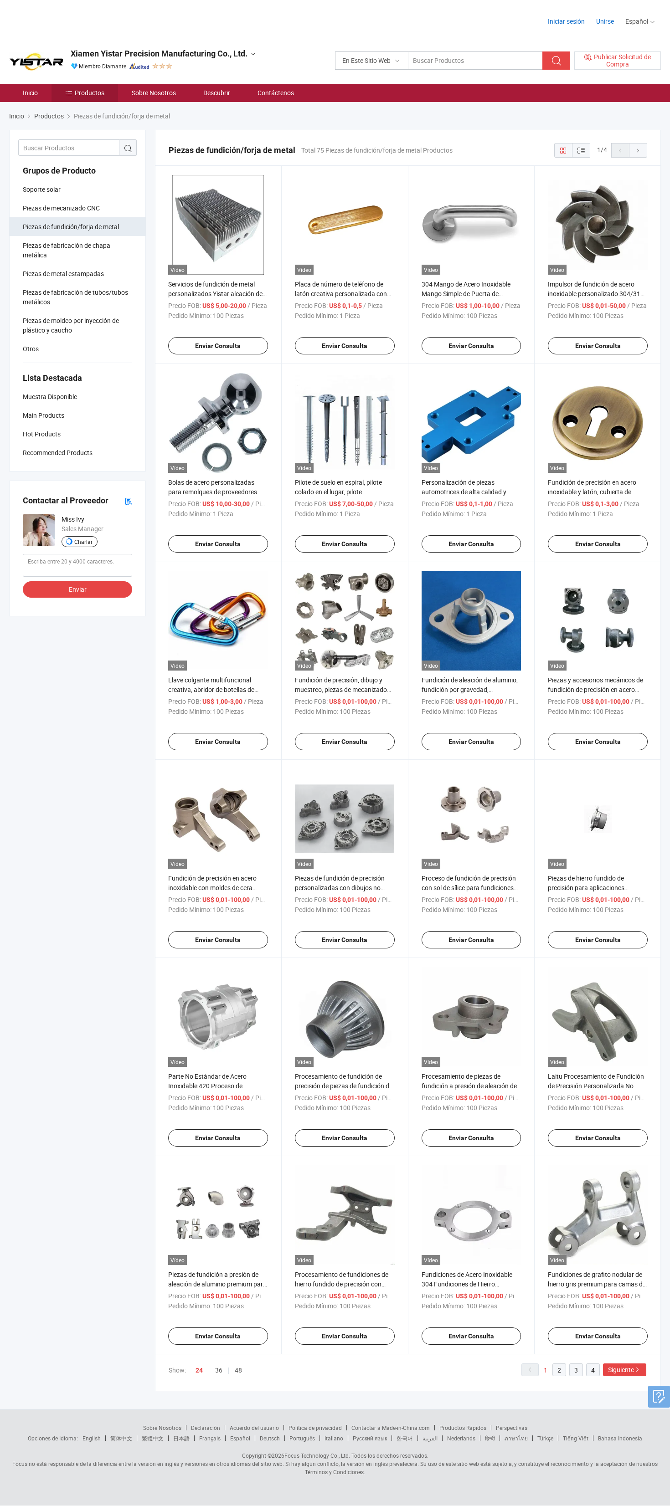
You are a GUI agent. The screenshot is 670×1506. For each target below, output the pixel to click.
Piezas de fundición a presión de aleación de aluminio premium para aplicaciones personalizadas (217, 1284)
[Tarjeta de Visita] (128, 501)
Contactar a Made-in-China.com (390, 1427)
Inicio (30, 92)
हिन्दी (490, 1438)
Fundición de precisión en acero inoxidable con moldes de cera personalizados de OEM (212, 888)
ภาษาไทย (516, 1438)
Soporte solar (42, 189)
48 (238, 1370)
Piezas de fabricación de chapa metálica (66, 250)
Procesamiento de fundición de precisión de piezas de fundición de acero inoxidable (343, 1086)
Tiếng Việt (575, 1438)
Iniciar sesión (566, 21)
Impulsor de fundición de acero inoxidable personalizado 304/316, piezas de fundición (596, 293)
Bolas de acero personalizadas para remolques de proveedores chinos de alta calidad (212, 492)
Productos (89, 92)
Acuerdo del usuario (254, 1427)
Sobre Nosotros (154, 92)
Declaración (205, 1427)
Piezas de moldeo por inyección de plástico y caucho (71, 325)
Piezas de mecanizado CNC (61, 208)
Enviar (78, 589)
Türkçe (545, 1438)
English (91, 1438)
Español (240, 1438)
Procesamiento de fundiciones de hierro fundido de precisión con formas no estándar (341, 1284)
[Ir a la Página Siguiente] (638, 150)
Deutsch (270, 1438)
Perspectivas (511, 1427)
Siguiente (621, 1369)
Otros (31, 348)
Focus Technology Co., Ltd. (317, 1455)
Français (210, 1438)
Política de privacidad (315, 1427)
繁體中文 (153, 1438)
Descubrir (216, 92)
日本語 (181, 1438)
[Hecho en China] (67, 18)
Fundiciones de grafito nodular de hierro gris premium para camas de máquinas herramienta (597, 1284)
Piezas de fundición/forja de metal (71, 226)
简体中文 (121, 1438)
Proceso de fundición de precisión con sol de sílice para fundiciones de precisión (469, 888)
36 (218, 1370)
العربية (430, 1438)
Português (302, 1438)
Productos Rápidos (462, 1427)
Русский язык (370, 1438)
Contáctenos (276, 92)
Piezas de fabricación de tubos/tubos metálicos (75, 297)
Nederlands (461, 1438)
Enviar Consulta (218, 345)
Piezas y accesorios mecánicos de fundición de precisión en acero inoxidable (595, 689)
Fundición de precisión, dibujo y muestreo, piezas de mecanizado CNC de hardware (341, 689)
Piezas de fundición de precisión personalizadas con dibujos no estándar (340, 888)
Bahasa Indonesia (620, 1438)
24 (199, 1370)
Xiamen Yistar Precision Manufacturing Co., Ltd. (159, 53)
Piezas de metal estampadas (63, 273)
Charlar (83, 541)
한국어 (405, 1438)
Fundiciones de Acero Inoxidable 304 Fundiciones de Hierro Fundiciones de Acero (467, 1284)
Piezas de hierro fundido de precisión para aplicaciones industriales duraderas (586, 888)
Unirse (605, 21)
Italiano (334, 1438)
